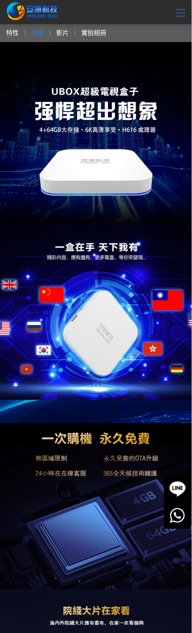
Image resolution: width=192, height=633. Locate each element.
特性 (12, 32)
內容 (37, 32)
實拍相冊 (93, 32)
